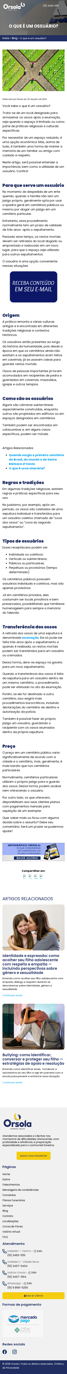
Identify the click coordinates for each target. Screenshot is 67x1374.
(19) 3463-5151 (16, 1255)
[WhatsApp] (36, 877)
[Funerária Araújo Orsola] (17, 1121)
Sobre (6, 1179)
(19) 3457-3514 (16, 1277)
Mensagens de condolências (20, 1190)
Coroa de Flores (12, 1226)
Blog (14, 38)
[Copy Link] (42, 877)
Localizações (10, 1221)
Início (5, 38)
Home (6, 1174)
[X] (31, 877)
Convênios (9, 1195)
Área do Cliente (34, 1295)
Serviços (7, 1205)
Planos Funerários (13, 1200)
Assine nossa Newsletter (33, 1155)
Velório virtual (11, 1232)
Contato (7, 1216)
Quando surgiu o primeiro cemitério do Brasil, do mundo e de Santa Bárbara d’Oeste (36, 459)
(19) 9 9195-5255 (17, 1287)
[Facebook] (25, 877)
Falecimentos (11, 1184)
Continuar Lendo (12, 995)
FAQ (5, 1237)
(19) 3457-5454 (17, 1266)
